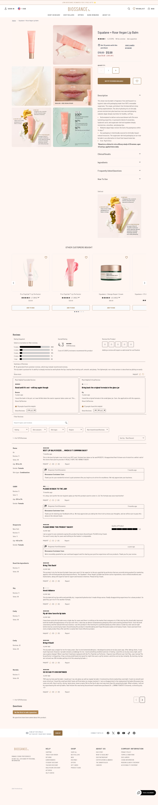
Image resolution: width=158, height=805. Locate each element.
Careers (99, 765)
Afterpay (49, 770)
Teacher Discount (52, 765)
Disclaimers (125, 757)
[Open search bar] (129, 8)
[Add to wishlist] (137, 81)
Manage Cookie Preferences (21, 756)
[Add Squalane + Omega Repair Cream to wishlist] (126, 257)
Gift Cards (74, 765)
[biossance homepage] (79, 9)
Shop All (74, 752)
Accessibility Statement (129, 765)
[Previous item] (13, 283)
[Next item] (144, 283)
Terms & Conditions (127, 755)
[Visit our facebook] (108, 733)
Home (14, 20)
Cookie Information (127, 760)
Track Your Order (52, 755)
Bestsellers (75, 755)
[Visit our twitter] (113, 733)
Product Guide (76, 768)
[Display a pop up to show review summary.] (38, 297)
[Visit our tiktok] (129, 733)
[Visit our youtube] (123, 733)
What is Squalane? (102, 755)
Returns (49, 757)
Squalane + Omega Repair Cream (111, 294)
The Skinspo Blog (102, 762)
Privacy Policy (126, 752)
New (72, 757)
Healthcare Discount (53, 768)
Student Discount (52, 762)
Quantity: (102, 65)
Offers (73, 762)
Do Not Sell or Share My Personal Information (23, 759)
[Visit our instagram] (118, 733)
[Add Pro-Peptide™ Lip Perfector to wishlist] (46, 257)
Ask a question (132, 39)
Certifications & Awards (104, 760)
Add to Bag (30, 308)
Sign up (58, 733)
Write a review (120, 39)
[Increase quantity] (115, 70)
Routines (74, 760)
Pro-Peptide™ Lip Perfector (30, 294)
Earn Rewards (50, 760)
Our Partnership (102, 757)
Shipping (49, 752)
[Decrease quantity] (101, 70)
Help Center (50, 773)
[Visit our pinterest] (134, 733)
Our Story (99, 752)
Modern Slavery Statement (130, 762)
